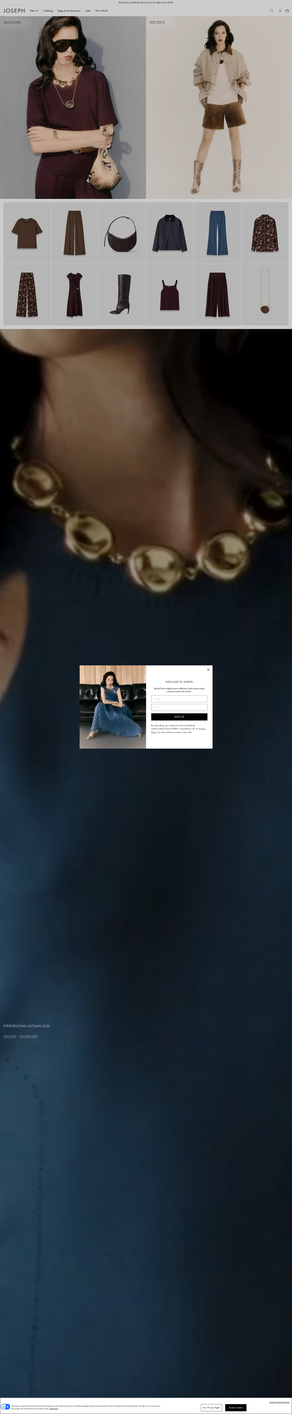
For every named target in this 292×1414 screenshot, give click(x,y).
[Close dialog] (208, 669)
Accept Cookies (236, 1407)
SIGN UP (179, 716)
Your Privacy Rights (211, 1407)
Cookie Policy (53, 1409)
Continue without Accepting (279, 1402)
